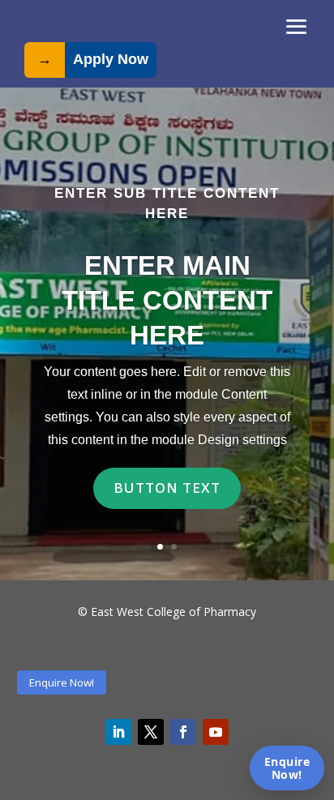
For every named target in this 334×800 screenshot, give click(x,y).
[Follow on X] (151, 732)
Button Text (167, 487)
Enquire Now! (61, 682)
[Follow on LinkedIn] (118, 732)
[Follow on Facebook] (183, 732)
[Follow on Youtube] (216, 732)
